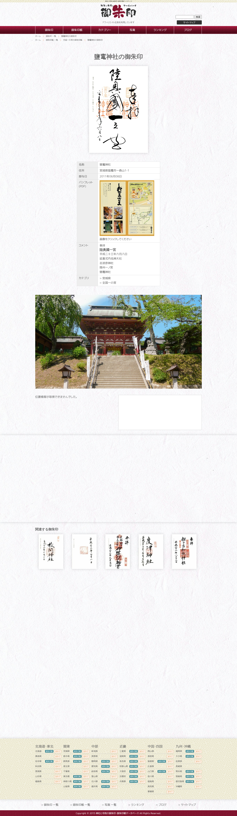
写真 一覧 (110, 805)
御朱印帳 (49, 751)
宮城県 (106, 278)
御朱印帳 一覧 (81, 805)
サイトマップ (189, 22)
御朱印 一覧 (51, 805)
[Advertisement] (118, 604)
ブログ (163, 805)
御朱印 (57, 751)
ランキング (137, 805)
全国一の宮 (109, 283)
